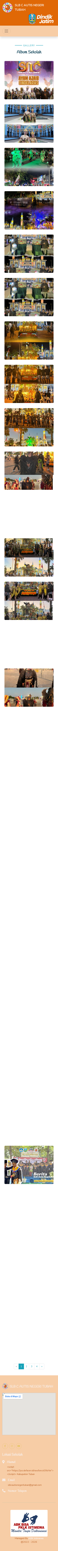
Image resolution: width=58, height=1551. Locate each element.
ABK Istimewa (35, 1538)
